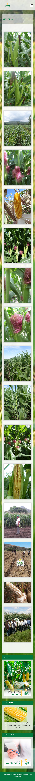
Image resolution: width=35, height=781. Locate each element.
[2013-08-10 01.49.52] (17, 303)
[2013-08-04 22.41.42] (17, 420)
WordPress (17, 776)
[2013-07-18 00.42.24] (17, 146)
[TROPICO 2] (17, 538)
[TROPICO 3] (17, 577)
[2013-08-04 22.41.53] (17, 381)
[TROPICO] (17, 603)
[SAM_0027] (17, 499)
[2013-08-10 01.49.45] (17, 342)
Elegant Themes (16, 774)
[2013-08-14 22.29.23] (17, 263)
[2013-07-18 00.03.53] (17, 106)
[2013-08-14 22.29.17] (17, 460)
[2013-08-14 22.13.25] (17, 185)
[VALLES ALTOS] (17, 642)
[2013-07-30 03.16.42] (17, 224)
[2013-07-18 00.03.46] (17, 67)
